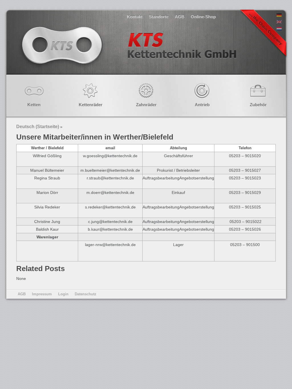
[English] (279, 22)
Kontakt (135, 16)
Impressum (42, 294)
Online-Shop (203, 16)
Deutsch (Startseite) (37, 126)
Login (63, 294)
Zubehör (258, 104)
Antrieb (202, 104)
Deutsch (128, 51)
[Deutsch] (279, 15)
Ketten (33, 104)
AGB (179, 16)
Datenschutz (85, 294)
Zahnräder (146, 104)
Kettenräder (90, 104)
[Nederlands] (279, 29)
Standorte (159, 16)
